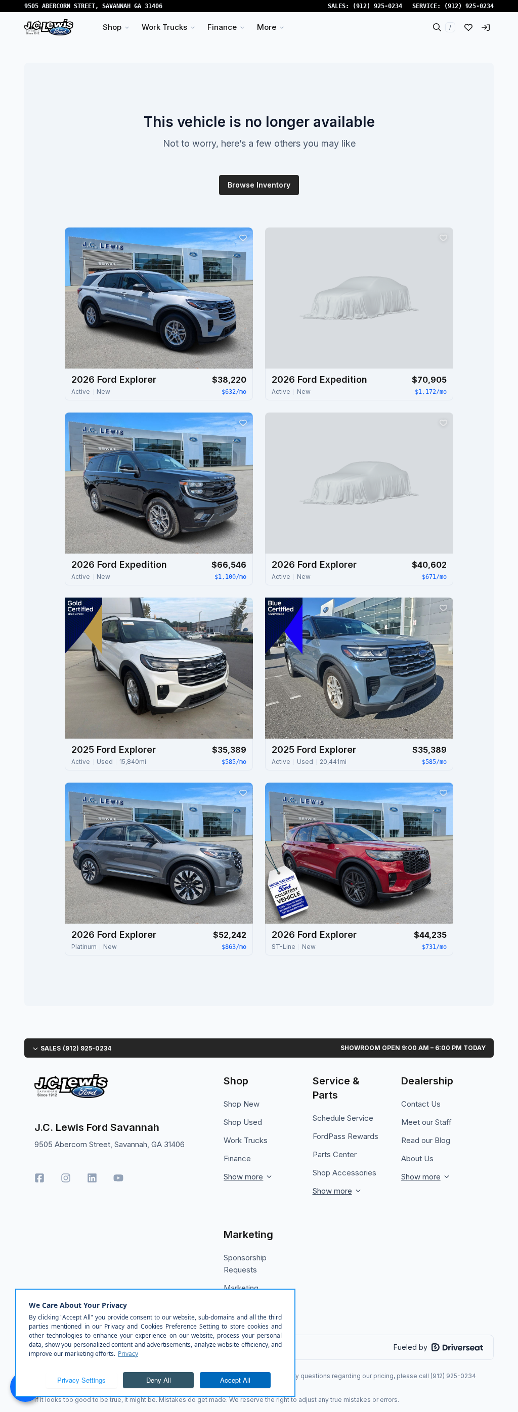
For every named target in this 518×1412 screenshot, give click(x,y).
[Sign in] (486, 27)
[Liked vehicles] (468, 27)
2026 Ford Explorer (113, 379)
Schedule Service (343, 1118)
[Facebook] (39, 1178)
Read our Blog (425, 1140)
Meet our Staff (426, 1122)
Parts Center (335, 1154)
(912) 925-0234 (377, 6)
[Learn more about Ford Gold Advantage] (83, 626)
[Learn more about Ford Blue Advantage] (284, 626)
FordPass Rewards (345, 1136)
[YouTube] (118, 1178)
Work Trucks (246, 1140)
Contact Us (421, 1104)
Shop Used (243, 1122)
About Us (417, 1158)
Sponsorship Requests (245, 1263)
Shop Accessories (344, 1172)
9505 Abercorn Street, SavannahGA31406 (93, 6)
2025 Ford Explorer (113, 749)
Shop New (242, 1104)
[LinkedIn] (92, 1178)
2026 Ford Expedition (319, 379)
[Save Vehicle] (243, 238)
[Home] (48, 27)
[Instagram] (66, 1178)
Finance (237, 1158)
